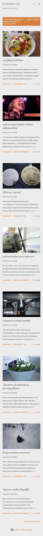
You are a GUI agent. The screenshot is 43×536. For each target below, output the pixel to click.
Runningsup (11, 4)
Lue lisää (36, 84)
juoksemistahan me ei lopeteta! (18, 256)
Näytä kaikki (33, 19)
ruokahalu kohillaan (13, 60)
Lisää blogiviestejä (32, 521)
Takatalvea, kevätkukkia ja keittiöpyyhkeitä (16, 386)
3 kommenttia (19, 216)
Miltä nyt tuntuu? (12, 192)
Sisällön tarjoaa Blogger (22, 530)
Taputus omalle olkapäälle (16, 489)
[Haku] (33, 4)
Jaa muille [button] (7, 84)
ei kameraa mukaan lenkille (16, 320)
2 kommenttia (19, 84)
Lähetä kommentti (21, 152)
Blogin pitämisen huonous (16, 452)
